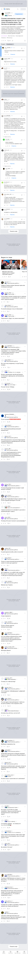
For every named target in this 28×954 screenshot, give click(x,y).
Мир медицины (12, 679)
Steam (9, 776)
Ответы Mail (11, 294)
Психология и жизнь (12, 648)
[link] (10, 269)
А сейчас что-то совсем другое (14, 372)
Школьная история (12, 807)
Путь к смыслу (11, 821)
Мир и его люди (11, 384)
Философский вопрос (13, 710)
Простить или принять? (14, 507)
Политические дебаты (10, 15)
